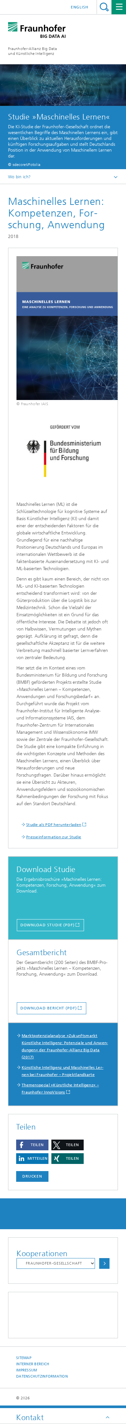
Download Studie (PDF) (47, 925)
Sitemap (23, 1358)
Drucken (32, 1176)
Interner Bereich (32, 1364)
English (80, 7)
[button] (32, 1145)
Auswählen (104, 1263)
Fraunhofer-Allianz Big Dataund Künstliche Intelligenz (32, 51)
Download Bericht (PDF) (48, 1008)
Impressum (26, 1370)
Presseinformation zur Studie (53, 837)
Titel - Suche (104, 7)
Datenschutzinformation (42, 1376)
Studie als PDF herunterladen (53, 824)
